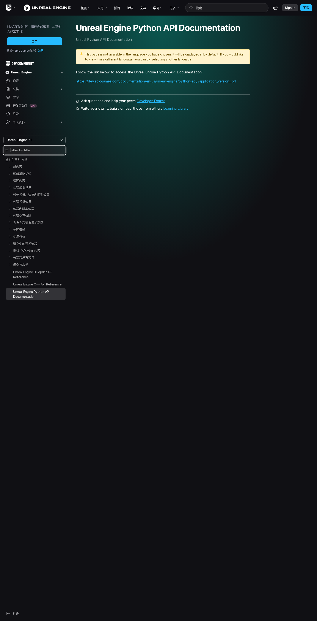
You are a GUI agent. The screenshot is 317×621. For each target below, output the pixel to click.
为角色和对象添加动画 (28, 222)
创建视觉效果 (22, 201)
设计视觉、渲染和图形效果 (31, 194)
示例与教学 (20, 264)
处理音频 (19, 229)
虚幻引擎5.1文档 (16, 160)
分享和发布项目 (23, 257)
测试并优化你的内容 (26, 250)
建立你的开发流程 (25, 244)
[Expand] (9, 166)
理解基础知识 (22, 174)
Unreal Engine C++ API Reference (37, 284)
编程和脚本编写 (23, 209)
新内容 (17, 166)
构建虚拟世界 (22, 187)
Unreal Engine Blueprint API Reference (32, 274)
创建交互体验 (22, 215)
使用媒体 (19, 236)
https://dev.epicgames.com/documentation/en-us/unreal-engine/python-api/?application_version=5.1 (156, 81)
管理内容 (19, 180)
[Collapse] (9, 291)
